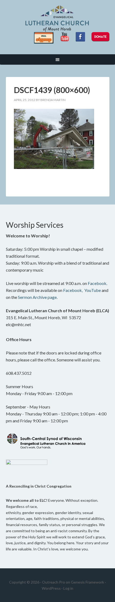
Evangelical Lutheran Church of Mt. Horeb (57, 18)
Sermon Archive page (37, 297)
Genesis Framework (87, 582)
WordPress (51, 588)
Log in (68, 588)
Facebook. (97, 283)
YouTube (92, 290)
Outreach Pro (53, 582)
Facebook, (73, 290)
